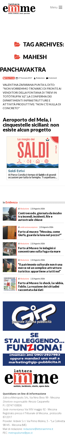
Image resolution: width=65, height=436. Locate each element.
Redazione (40, 78)
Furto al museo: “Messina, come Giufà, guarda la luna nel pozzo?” (40, 233)
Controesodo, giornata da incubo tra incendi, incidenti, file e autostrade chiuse (40, 216)
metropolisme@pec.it (20, 432)
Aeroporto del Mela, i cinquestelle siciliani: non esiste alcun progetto (31, 125)
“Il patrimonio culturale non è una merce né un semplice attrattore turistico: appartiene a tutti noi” (40, 268)
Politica (9, 78)
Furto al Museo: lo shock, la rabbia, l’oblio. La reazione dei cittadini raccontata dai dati (41, 286)
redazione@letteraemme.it (38, 429)
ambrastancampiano (28, 227)
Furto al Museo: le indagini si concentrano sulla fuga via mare (39, 249)
